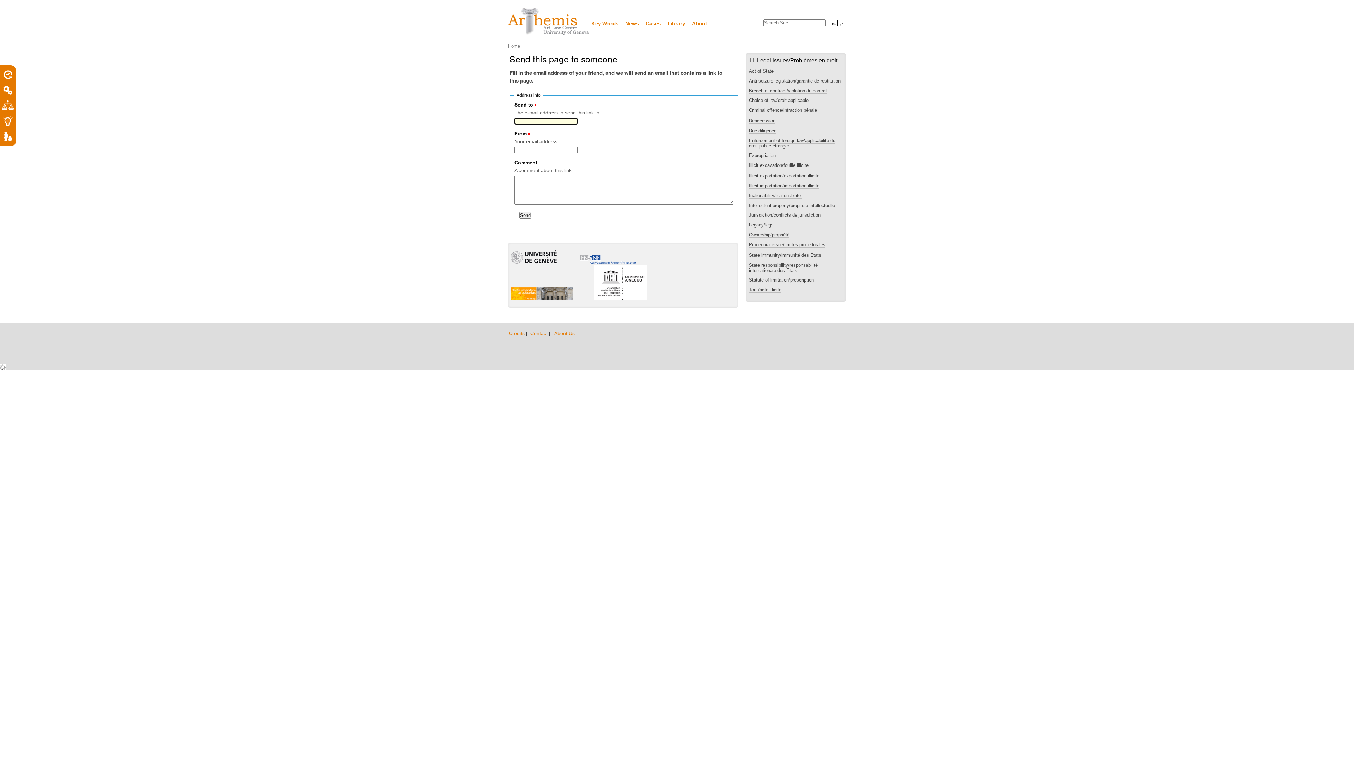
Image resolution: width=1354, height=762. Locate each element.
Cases (653, 23)
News (632, 23)
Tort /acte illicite (765, 289)
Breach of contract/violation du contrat (788, 90)
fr (841, 23)
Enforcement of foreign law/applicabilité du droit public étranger (792, 143)
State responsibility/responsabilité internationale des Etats (783, 267)
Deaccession (762, 120)
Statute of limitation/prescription (781, 280)
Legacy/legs (761, 225)
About (699, 23)
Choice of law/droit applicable (779, 100)
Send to (523, 105)
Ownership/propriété (769, 234)
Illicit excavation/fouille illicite (779, 165)
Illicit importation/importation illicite (784, 185)
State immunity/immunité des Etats (785, 255)
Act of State (761, 71)
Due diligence (762, 130)
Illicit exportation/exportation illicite (784, 176)
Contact (539, 333)
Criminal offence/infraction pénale (783, 110)
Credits (517, 333)
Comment (525, 162)
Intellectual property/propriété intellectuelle (792, 205)
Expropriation (762, 155)
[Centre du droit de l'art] (549, 22)
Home (514, 46)
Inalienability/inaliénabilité (775, 195)
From (520, 134)
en (834, 23)
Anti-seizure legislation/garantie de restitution (795, 81)
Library (676, 23)
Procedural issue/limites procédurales (787, 244)
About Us (564, 333)
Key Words (604, 23)
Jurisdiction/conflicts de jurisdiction (785, 215)
